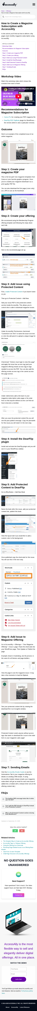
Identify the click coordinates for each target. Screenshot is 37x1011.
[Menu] (34, 4)
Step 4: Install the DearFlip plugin (11, 60)
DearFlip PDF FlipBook (11, 120)
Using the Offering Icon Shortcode (13, 845)
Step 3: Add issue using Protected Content (14, 57)
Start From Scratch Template (11, 851)
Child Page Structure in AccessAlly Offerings (16, 853)
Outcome (5, 51)
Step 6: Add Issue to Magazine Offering (13, 64)
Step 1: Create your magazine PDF (12, 53)
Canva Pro (7, 117)
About (7, 1007)
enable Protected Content (13, 292)
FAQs (4, 69)
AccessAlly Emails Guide (15, 772)
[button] (15, 830)
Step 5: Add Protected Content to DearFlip (14, 62)
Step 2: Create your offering (10, 55)
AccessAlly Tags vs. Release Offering (14, 843)
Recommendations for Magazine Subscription (15, 48)
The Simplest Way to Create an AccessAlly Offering (18, 841)
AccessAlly (14, 1007)
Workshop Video (7, 46)
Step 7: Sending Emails (9, 67)
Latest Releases (25, 1007)
